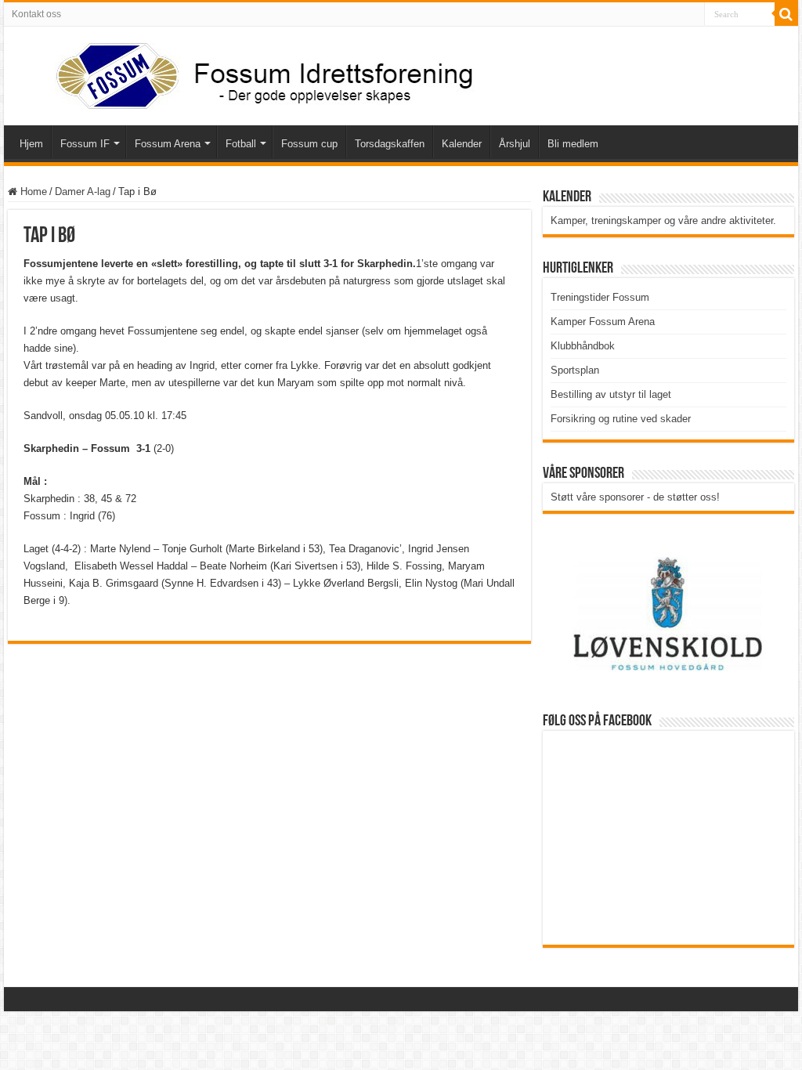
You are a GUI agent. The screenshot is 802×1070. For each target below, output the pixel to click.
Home (32, 191)
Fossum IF (85, 144)
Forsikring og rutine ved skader (621, 419)
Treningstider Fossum (600, 297)
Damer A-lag (82, 191)
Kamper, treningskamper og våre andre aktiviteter (662, 220)
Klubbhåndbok (583, 346)
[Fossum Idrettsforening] (251, 73)
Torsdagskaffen (389, 144)
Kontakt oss (36, 14)
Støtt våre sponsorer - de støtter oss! (635, 497)
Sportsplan (575, 370)
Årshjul (514, 144)
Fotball (241, 144)
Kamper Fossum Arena (603, 321)
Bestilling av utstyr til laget (611, 394)
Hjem (31, 144)
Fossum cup (309, 144)
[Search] (786, 14)
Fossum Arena (167, 144)
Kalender (462, 144)
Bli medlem (572, 144)
